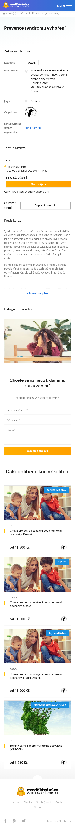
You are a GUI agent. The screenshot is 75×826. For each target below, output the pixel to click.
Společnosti (43, 802)
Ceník (58, 802)
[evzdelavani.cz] (3, 13)
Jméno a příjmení (18, 409)
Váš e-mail (14, 419)
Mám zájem (38, 184)
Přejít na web (33, 128)
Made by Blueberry (59, 821)
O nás (37, 807)
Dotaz (11, 429)
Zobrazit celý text (37, 293)
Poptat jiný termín (45, 205)
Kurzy (15, 802)
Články (28, 802)
